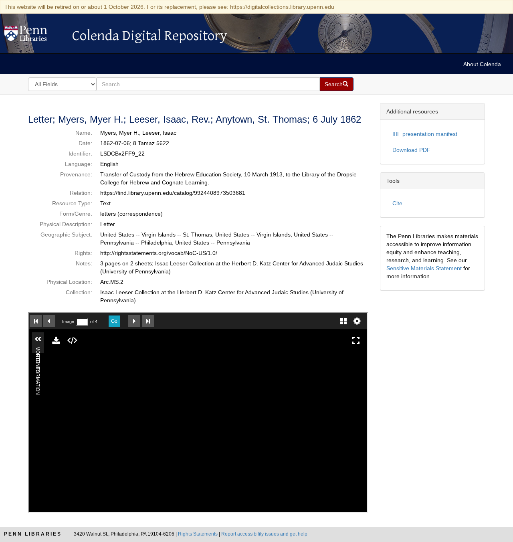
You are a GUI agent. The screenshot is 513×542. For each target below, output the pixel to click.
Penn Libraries (33, 534)
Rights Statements (198, 534)
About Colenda (482, 64)
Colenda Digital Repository (34, 36)
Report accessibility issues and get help (264, 534)
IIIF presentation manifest (424, 134)
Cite (397, 203)
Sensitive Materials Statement (424, 268)
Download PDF (411, 150)
